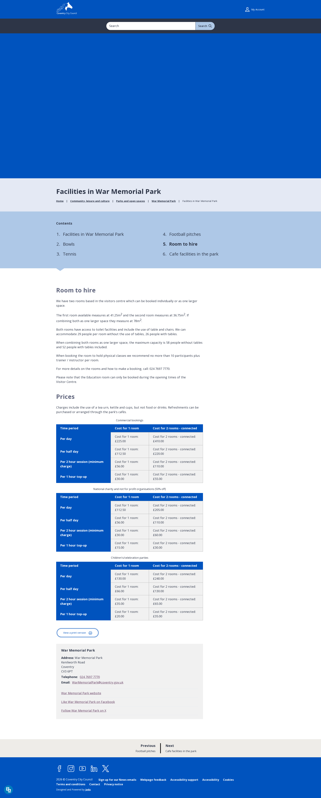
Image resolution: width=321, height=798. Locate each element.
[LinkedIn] (94, 768)
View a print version (75, 632)
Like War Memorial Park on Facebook (88, 702)
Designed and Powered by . (73, 789)
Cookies (228, 780)
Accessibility (210, 780)
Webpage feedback (153, 780)
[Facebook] (59, 768)
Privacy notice (113, 784)
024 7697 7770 (90, 677)
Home (60, 201)
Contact (94, 784)
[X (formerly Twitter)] (105, 768)
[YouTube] (82, 768)
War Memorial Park (164, 201)
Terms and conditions (70, 784)
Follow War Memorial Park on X (83, 711)
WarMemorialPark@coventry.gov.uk (97, 682)
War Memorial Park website (81, 693)
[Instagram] (71, 768)
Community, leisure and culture (90, 201)
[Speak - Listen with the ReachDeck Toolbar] (8, 789)
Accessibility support (184, 780)
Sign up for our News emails (117, 780)
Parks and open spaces (130, 201)
